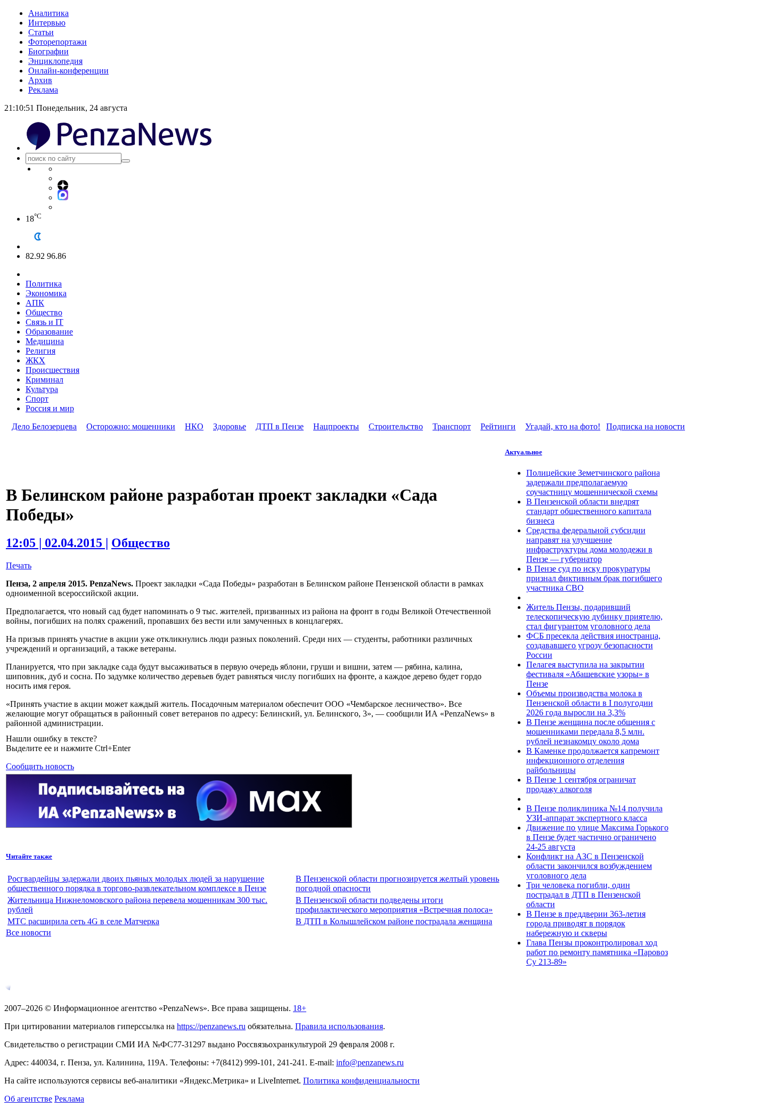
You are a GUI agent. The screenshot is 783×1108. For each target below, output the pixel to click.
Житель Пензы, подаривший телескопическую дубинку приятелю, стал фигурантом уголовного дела (594, 616)
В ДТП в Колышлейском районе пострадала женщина (394, 921)
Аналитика (48, 13)
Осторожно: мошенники (130, 426)
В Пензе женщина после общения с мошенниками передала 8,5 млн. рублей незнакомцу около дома (590, 732)
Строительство (396, 426)
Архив (40, 80)
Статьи (41, 32)
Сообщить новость (40, 766)
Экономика (46, 293)
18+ (299, 1008)
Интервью (47, 22)
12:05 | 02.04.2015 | (57, 543)
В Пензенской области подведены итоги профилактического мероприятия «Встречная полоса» (394, 904)
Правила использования (339, 1026)
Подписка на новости (645, 426)
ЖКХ (35, 360)
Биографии (48, 51)
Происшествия (52, 369)
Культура (42, 389)
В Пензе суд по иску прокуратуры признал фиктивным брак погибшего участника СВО (594, 578)
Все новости (28, 932)
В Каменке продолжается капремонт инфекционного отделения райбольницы (592, 760)
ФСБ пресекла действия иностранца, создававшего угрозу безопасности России (593, 645)
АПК (35, 302)
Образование (49, 331)
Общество (44, 312)
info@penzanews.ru (370, 1062)
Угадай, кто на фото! (562, 426)
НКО (194, 426)
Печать (18, 565)
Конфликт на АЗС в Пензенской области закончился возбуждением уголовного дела (589, 866)
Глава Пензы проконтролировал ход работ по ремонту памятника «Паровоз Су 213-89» (597, 952)
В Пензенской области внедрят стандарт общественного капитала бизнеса (588, 511)
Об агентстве (28, 1098)
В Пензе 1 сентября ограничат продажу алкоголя (581, 784)
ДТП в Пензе (280, 426)
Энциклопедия (55, 61)
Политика (44, 283)
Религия (40, 350)
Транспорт (452, 426)
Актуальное (523, 452)
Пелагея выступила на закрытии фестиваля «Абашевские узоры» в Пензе (587, 674)
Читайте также (29, 856)
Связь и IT (44, 322)
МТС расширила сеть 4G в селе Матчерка (83, 921)
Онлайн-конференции (68, 70)
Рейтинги (498, 426)
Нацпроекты (336, 426)
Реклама (43, 89)
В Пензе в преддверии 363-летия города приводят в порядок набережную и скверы (586, 923)
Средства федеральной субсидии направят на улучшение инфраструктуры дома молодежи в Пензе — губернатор (589, 545)
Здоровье (229, 426)
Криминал (44, 379)
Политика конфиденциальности (361, 1080)
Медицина (45, 341)
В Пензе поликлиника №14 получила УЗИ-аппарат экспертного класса (594, 813)
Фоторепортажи (57, 41)
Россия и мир (50, 408)
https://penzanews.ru (211, 1026)
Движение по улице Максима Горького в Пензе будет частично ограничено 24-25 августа (597, 837)
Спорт (37, 398)
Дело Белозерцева (44, 426)
